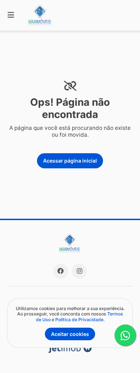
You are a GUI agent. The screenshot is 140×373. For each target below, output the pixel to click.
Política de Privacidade (79, 319)
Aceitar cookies (70, 334)
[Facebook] (60, 271)
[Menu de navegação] (11, 15)
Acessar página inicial (70, 161)
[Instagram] (79, 271)
